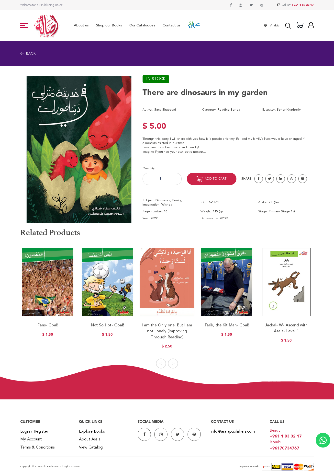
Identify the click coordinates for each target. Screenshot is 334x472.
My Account (31, 439)
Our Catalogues (142, 25)
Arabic (274, 25)
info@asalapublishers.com (233, 432)
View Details (48, 307)
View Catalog (91, 447)
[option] (47, 295)
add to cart (215, 178)
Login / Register (34, 432)
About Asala (89, 439)
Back (31, 54)
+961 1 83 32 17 (303, 5)
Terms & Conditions (37, 447)
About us (81, 25)
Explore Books (92, 432)
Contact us (171, 25)
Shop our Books (109, 25)
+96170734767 (284, 448)
